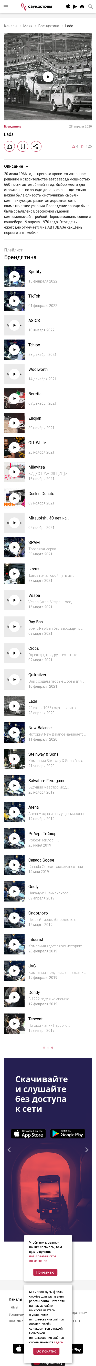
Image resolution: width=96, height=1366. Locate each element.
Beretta (34, 393)
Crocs (33, 648)
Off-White (37, 442)
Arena (33, 807)
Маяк (27, 26)
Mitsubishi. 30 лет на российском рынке (47, 521)
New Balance (40, 727)
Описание (13, 166)
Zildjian (34, 418)
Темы (13, 1307)
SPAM (34, 542)
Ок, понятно (46, 1351)
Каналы (10, 26)
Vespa (34, 595)
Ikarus (33, 569)
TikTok (34, 296)
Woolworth (38, 369)
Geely (33, 886)
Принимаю (45, 1272)
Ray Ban (35, 621)
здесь (58, 1342)
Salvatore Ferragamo (47, 780)
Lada (32, 701)
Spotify (34, 271)
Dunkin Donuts (41, 493)
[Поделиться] (36, 146)
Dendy (34, 992)
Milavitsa (36, 467)
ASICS (34, 320)
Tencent (35, 1019)
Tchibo (34, 345)
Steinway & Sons (43, 754)
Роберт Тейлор (42, 833)
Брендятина (48, 26)
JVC (32, 966)
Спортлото (38, 913)
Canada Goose (41, 860)
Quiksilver (37, 674)
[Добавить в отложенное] (22, 146)
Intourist (35, 939)
